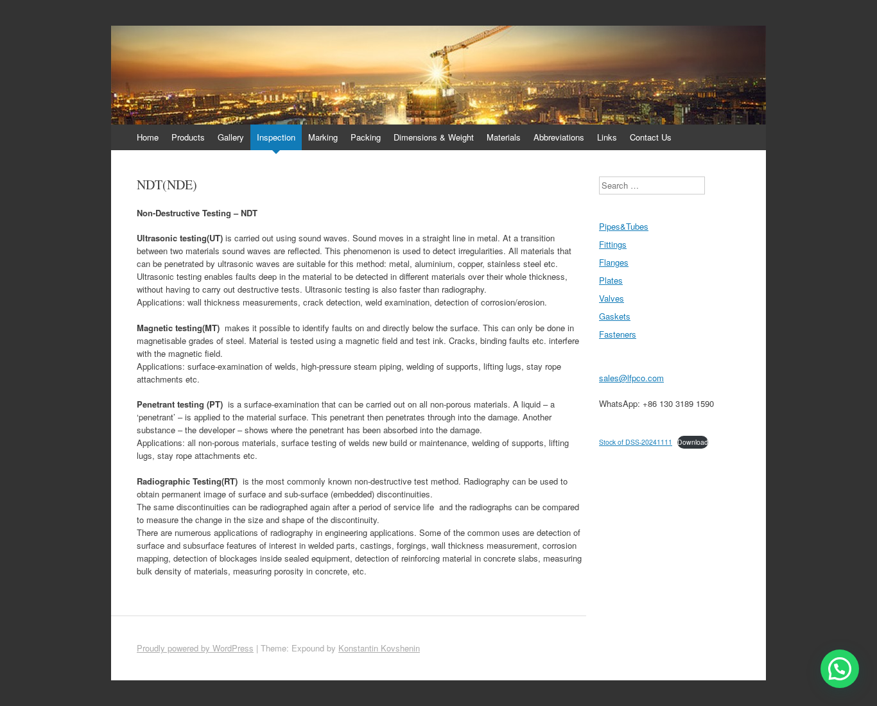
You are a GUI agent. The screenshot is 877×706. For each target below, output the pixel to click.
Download (692, 442)
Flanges (614, 262)
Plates (611, 280)
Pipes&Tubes (623, 226)
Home (148, 137)
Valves (611, 298)
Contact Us (651, 137)
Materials (504, 137)
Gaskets (614, 316)
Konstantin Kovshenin (379, 648)
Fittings (613, 244)
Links (607, 137)
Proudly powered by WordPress (195, 648)
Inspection (276, 137)
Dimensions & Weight (434, 137)
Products (188, 137)
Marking (323, 137)
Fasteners (617, 334)
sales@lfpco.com (631, 378)
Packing (366, 137)
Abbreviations (559, 137)
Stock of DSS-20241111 (635, 442)
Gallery (231, 137)
